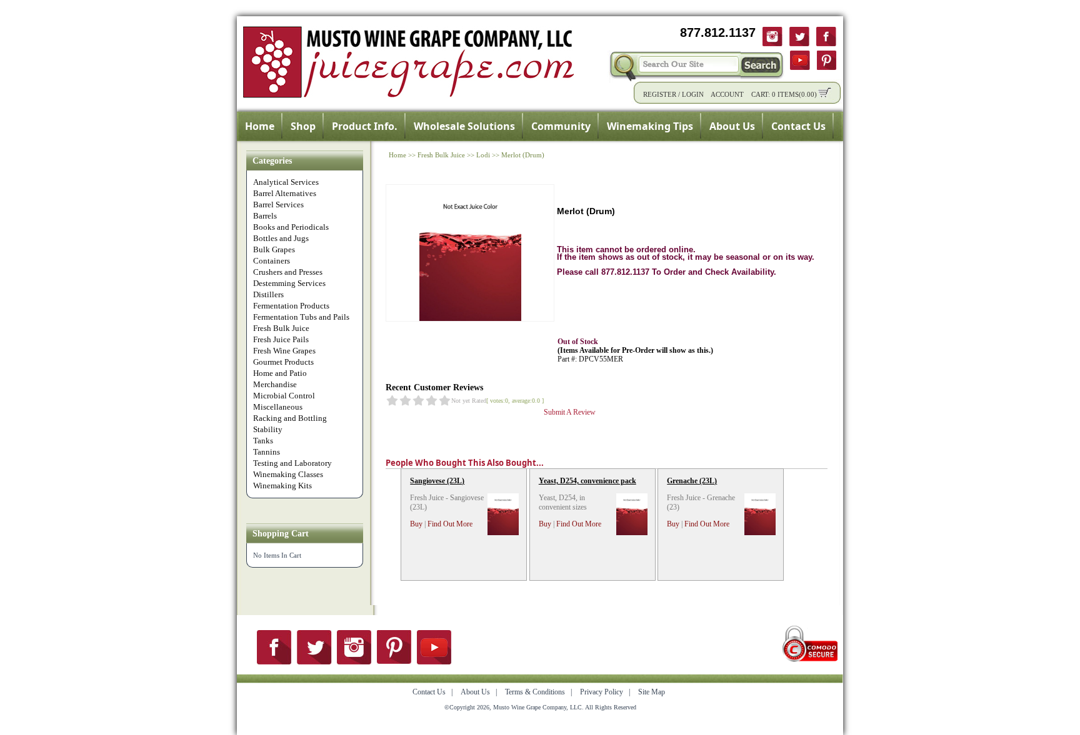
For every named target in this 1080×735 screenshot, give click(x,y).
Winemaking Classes (288, 474)
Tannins (266, 451)
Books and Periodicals (291, 227)
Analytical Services (286, 182)
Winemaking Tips (650, 126)
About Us (732, 126)
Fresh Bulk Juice (281, 328)
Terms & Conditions (535, 692)
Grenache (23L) (692, 480)
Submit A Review (570, 412)
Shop (303, 126)
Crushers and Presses (287, 272)
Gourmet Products (283, 362)
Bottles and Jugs (281, 238)
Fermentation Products (291, 305)
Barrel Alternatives (284, 193)
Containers (271, 260)
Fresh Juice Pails (281, 339)
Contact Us (798, 126)
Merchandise (275, 384)
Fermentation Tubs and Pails (301, 317)
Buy (416, 524)
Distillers (268, 294)
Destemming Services (289, 283)
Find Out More (450, 524)
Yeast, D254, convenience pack (587, 480)
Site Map (651, 692)
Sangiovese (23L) (437, 480)
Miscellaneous (277, 407)
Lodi (483, 155)
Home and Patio (280, 373)
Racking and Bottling (290, 418)
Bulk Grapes (274, 249)
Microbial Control (284, 395)
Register (659, 94)
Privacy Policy (601, 692)
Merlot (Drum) (522, 155)
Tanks (263, 440)
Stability (267, 429)
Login (693, 94)
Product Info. (365, 126)
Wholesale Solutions (464, 126)
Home (259, 126)
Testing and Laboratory (292, 463)
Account (727, 94)
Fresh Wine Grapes (284, 350)
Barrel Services (278, 204)
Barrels (265, 215)
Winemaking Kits (282, 485)
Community (561, 126)
